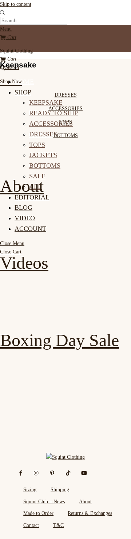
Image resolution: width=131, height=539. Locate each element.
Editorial (32, 197)
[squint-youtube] (84, 472)
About (22, 185)
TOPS (65, 122)
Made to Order (38, 513)
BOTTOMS (65, 135)
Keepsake (46, 102)
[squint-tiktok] (68, 472)
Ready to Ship (53, 113)
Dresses (43, 134)
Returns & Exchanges (90, 513)
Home (24, 81)
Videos (24, 262)
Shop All (30, 417)
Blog (23, 207)
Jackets (43, 155)
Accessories (51, 123)
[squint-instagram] (36, 472)
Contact (31, 525)
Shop (23, 92)
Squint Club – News (44, 501)
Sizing (29, 489)
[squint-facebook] (20, 472)
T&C (58, 525)
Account (30, 228)
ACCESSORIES (65, 108)
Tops (37, 144)
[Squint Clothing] (65, 457)
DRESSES (66, 95)
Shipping (60, 489)
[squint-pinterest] (52, 472)
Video (25, 218)
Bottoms (44, 165)
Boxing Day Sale (59, 340)
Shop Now (11, 81)
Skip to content (15, 4)
